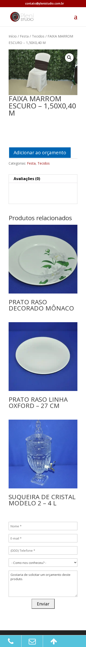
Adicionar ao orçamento (40, 152)
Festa (24, 36)
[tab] (43, 179)
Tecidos (38, 36)
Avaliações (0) (27, 178)
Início (13, 36)
